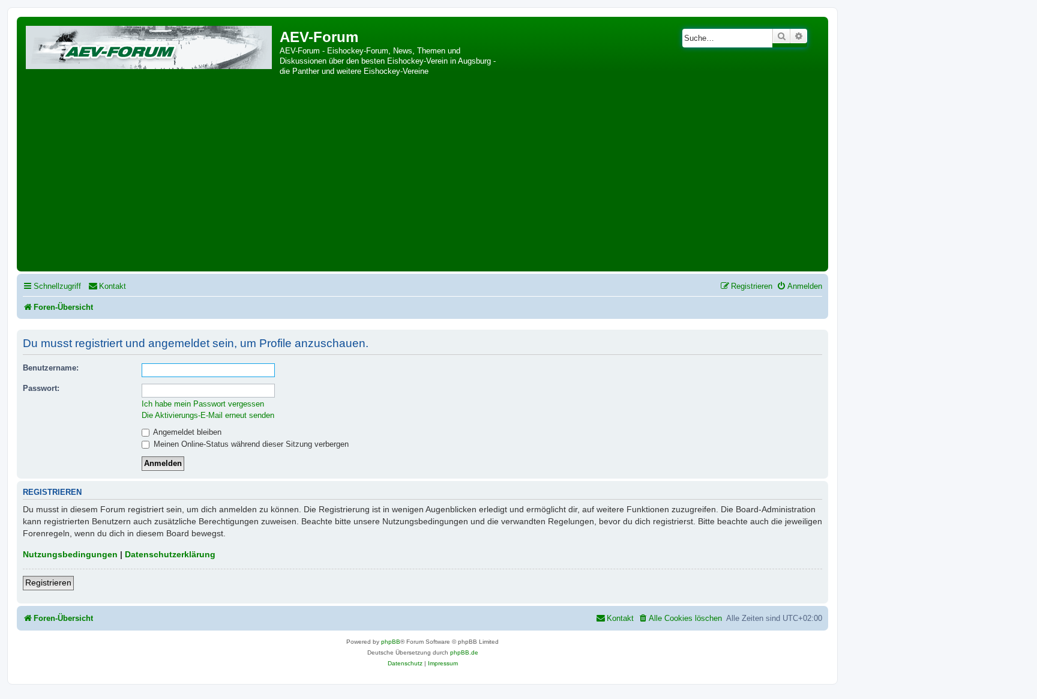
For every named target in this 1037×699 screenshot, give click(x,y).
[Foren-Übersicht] (150, 45)
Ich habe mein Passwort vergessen (203, 403)
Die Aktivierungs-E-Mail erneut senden (208, 415)
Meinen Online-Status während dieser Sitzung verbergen (250, 444)
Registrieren (48, 582)
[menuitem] (107, 286)
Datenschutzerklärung (170, 554)
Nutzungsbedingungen (70, 554)
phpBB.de (464, 652)
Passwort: (41, 388)
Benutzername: (51, 367)
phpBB (390, 641)
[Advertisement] (422, 178)
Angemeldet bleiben (186, 432)
